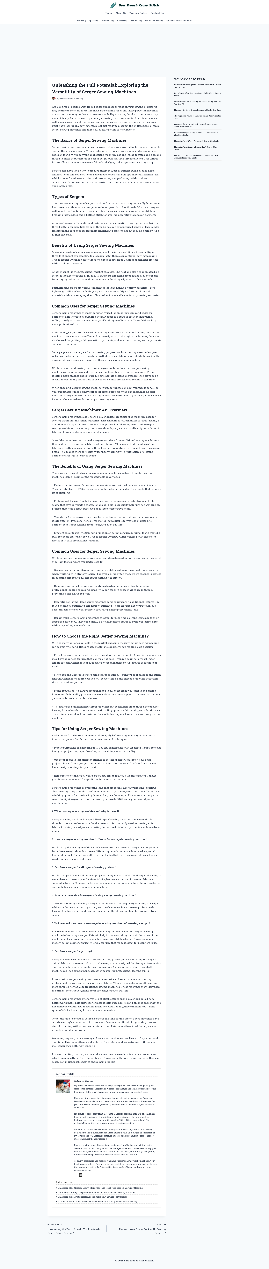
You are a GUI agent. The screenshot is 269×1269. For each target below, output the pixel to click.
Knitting (122, 20)
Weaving (136, 20)
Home (109, 13)
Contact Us (157, 13)
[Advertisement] (134, 45)
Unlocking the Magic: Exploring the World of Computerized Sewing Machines (96, 1192)
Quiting (93, 20)
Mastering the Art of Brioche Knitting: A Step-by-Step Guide (197, 110)
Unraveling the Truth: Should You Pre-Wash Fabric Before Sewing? (73, 1229)
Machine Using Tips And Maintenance (168, 20)
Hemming (107, 20)
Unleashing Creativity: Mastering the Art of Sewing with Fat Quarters (92, 1196)
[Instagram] (80, 1175)
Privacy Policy (138, 13)
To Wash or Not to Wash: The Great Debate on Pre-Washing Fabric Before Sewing (97, 1201)
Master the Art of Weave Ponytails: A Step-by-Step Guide (196, 141)
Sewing (81, 20)
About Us (120, 13)
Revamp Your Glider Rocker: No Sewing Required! (142, 1229)
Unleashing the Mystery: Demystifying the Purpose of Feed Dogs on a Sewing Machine (100, 1188)
